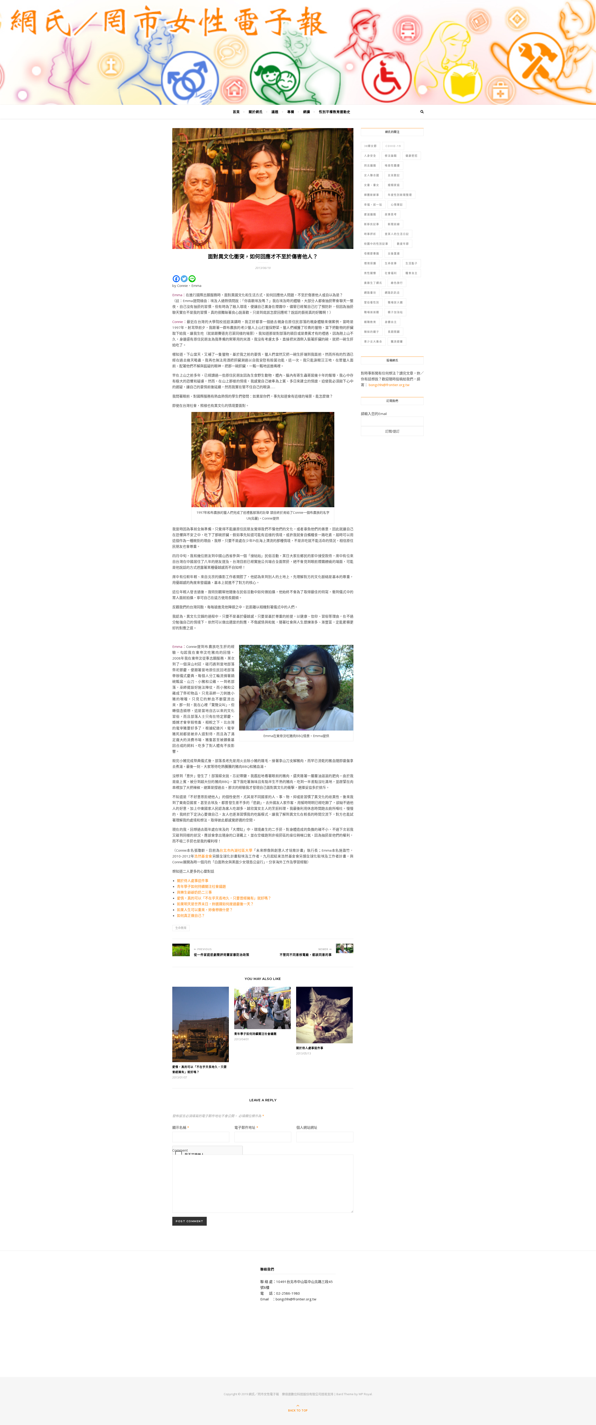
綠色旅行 (397, 283)
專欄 (290, 111)
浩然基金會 (203, 856)
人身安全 (370, 155)
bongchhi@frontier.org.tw (389, 384)
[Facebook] (176, 278)
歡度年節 (403, 243)
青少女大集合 (373, 341)
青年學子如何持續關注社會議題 (201, 886)
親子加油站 (395, 312)
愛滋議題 (370, 214)
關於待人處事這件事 (192, 880)
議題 (274, 111)
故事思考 (391, 214)
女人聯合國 (371, 175)
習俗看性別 (371, 302)
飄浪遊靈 (397, 341)
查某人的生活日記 (397, 234)
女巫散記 (394, 175)
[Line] (192, 278)
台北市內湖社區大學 (236, 850)
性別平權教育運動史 (334, 111)
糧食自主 (412, 273)
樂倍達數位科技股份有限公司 (301, 1394)
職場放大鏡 (395, 302)
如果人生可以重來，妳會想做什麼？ (205, 909)
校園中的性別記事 (376, 243)
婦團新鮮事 (371, 195)
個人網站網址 (306, 1127)
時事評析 (370, 234)
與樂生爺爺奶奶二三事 (194, 892)
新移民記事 (371, 224)
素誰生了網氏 (373, 283)
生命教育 (180, 928)
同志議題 (370, 165)
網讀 (306, 111)
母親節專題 (371, 253)
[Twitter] (184, 278)
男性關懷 (370, 273)
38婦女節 (370, 146)
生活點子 (412, 263)
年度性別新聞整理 (400, 195)
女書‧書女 (371, 185)
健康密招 (412, 155)
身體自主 (391, 322)
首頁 (236, 111)
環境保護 (370, 263)
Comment (180, 1150)
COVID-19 (393, 146)
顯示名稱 (180, 1127)
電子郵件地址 (246, 1127)
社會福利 (391, 273)
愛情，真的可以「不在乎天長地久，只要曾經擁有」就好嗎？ (224, 898)
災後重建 (394, 253)
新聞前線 (394, 224)
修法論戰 (391, 155)
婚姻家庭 (394, 185)
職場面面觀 (371, 312)
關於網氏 (256, 111)
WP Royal (365, 1394)
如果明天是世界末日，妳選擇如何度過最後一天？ (215, 903)
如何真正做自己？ (191, 915)
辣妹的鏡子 (371, 331)
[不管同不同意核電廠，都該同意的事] (344, 948)
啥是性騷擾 (392, 165)
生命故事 (391, 263)
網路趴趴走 (392, 292)
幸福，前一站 (373, 204)
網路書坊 (370, 292)
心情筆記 (397, 204)
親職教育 (370, 322)
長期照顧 (394, 331)
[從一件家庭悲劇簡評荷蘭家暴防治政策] (181, 950)
